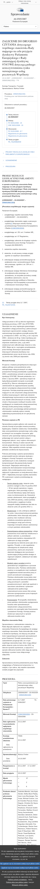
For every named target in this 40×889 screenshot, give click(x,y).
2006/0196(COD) (19, 94)
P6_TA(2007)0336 (8, 305)
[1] (11, 223)
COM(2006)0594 (17, 228)
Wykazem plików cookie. (20, 885)
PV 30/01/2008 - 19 (15, 123)
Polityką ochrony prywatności (17, 879)
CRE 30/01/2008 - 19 (15, 125)
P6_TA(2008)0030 (14, 142)
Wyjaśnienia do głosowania (17, 133)
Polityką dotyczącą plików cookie (17, 882)
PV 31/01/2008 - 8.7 (15, 131)
